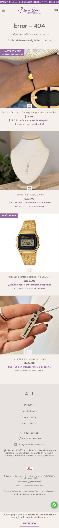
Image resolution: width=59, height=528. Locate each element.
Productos (29, 405)
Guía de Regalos (29, 411)
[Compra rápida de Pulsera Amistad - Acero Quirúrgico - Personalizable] (29, 106)
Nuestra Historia (30, 423)
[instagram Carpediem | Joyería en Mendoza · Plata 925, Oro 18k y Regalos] (26, 393)
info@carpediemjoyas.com (32, 444)
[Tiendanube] (30, 482)
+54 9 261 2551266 (32, 439)
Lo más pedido (29, 417)
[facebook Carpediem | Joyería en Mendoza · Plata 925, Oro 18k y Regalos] (33, 393)
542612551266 (32, 433)
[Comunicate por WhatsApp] (54, 505)
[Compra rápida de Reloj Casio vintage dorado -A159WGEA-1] (29, 270)
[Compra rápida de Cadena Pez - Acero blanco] (29, 188)
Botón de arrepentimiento (32, 494)
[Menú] (5, 11)
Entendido (29, 523)
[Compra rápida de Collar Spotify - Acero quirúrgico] (29, 352)
